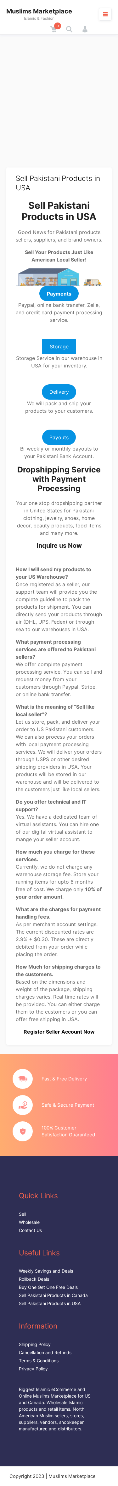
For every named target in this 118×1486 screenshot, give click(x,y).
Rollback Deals (34, 1279)
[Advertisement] (59, 96)
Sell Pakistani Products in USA (50, 1303)
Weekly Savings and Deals (46, 1271)
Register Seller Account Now (59, 1032)
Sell (22, 1214)
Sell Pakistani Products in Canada (53, 1295)
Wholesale (29, 1222)
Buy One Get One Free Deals (48, 1287)
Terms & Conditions (39, 1360)
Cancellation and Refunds (45, 1352)
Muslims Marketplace (39, 11)
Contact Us (30, 1230)
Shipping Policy (35, 1344)
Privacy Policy (33, 1368)
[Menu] (105, 14)
